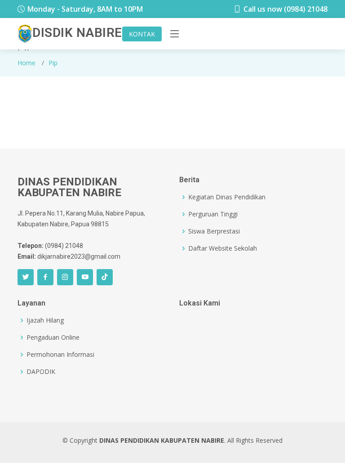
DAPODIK (41, 372)
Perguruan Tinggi (213, 214)
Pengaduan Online (53, 337)
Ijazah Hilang (45, 320)
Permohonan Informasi (60, 354)
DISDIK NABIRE (77, 32)
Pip (53, 62)
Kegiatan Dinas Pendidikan (226, 197)
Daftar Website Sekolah (222, 248)
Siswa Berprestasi (214, 231)
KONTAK (142, 34)
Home (26, 62)
